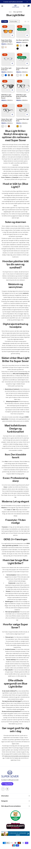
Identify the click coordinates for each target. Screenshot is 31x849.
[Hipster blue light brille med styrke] (8, 110)
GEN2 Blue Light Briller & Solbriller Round (6, 96)
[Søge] (24, 6)
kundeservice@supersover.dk (10, 780)
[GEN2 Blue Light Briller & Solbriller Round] (8, 86)
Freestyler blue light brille (22, 120)
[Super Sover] (15, 6)
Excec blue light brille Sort (6, 69)
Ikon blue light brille (22, 40)
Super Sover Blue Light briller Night (6, 41)
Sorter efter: (13, 21)
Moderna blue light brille (22, 69)
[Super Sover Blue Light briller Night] (8, 31)
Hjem (10, 12)
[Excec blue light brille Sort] (8, 59)
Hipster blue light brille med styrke (6, 120)
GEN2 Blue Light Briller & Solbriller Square (21, 96)
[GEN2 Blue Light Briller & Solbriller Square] (23, 86)
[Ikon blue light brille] (23, 31)
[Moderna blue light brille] (23, 59)
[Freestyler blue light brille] (23, 110)
